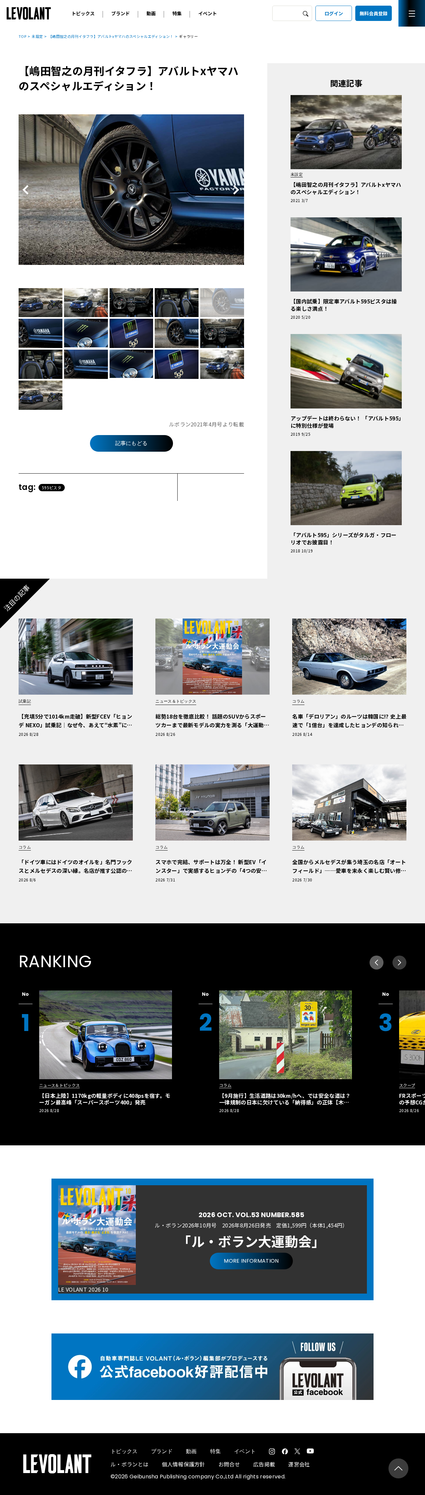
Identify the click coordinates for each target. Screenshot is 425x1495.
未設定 (37, 36)
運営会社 (299, 1464)
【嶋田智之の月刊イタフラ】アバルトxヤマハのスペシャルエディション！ (111, 36)
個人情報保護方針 (183, 1464)
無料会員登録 (373, 13)
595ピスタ (51, 487)
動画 (151, 13)
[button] (399, 963)
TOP (22, 36)
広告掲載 (264, 1464)
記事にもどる (131, 443)
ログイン (333, 13)
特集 (177, 13)
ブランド (120, 13)
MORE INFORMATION (251, 1261)
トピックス (83, 13)
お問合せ (229, 1464)
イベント (207, 13)
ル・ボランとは (129, 1464)
